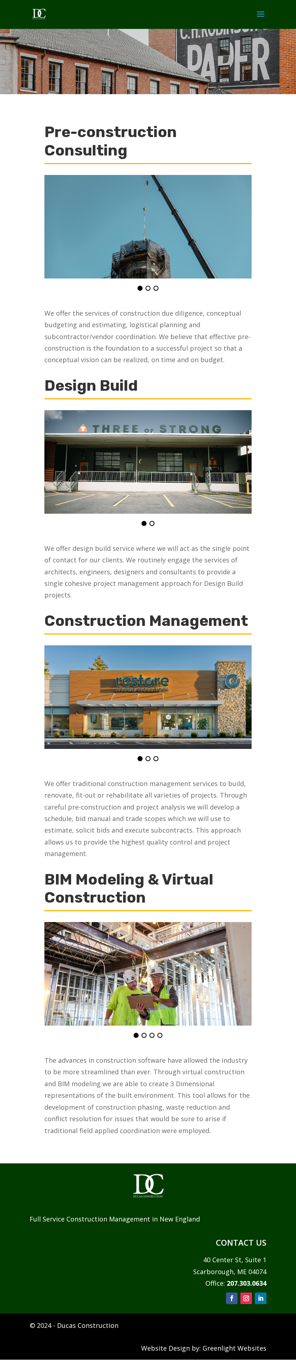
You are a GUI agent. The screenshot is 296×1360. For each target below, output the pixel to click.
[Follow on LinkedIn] (260, 1298)
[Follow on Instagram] (246, 1298)
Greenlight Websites (234, 1348)
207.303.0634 (246, 1283)
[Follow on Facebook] (232, 1298)
